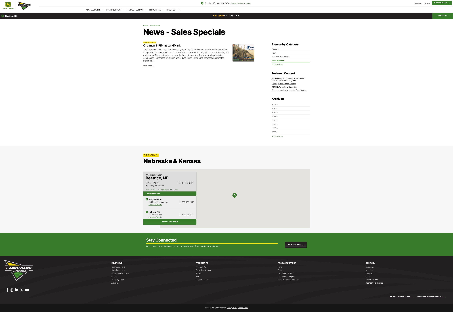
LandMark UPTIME (286, 273)
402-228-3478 (223, 3)
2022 (275, 116)
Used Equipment (114, 10)
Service (281, 270)
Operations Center (203, 270)
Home (145, 25)
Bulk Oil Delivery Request (288, 279)
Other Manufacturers (120, 273)
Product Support (135, 10)
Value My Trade (117, 279)
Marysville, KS (155, 199)
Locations (418, 3)
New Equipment (93, 10)
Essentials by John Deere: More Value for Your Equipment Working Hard (289, 79)
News (274, 53)
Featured (275, 49)
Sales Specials (278, 60)
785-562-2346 (188, 202)
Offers (114, 276)
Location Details (155, 204)
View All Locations (170, 222)
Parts (280, 267)
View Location (151, 189)
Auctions (115, 283)
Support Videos (202, 279)
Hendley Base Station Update (284, 84)
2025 (275, 128)
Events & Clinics (372, 279)
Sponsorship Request (374, 283)
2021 (275, 112)
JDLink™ (199, 273)
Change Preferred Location (241, 3)
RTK (197, 276)
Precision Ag (155, 10)
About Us (170, 10)
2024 (275, 124)
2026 (275, 132)
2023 (275, 120)
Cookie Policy (243, 308)
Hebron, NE (154, 212)
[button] (442, 3)
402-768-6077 (188, 215)
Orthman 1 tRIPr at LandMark (161, 45)
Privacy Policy (232, 308)
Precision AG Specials (280, 56)
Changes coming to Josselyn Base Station (289, 90)
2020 (275, 108)
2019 (275, 104)
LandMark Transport (286, 276)
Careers (427, 3)
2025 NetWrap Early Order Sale (284, 87)
